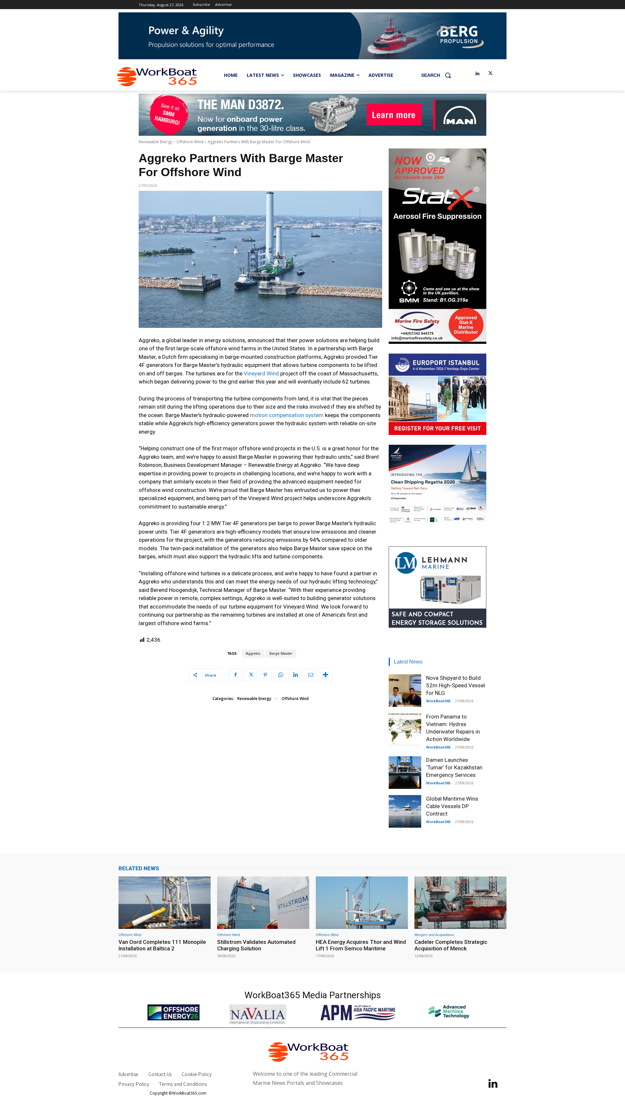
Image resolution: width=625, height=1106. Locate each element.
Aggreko (253, 653)
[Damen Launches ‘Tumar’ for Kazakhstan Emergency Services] (405, 772)
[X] (490, 73)
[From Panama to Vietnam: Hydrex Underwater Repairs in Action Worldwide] (405, 729)
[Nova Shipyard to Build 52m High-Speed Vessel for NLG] (405, 690)
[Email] (310, 674)
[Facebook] (235, 674)
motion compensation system (287, 415)
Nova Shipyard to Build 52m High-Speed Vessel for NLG (455, 685)
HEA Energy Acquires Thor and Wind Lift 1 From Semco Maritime (361, 945)
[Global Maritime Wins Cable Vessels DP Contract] (405, 811)
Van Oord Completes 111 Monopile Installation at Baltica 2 (162, 945)
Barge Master (281, 653)
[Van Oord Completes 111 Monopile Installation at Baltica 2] (164, 902)
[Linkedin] (477, 73)
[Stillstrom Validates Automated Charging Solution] (263, 902)
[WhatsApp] (280, 674)
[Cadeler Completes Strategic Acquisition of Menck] (460, 902)
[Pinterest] (265, 674)
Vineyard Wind (261, 373)
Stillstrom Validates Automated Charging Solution (256, 945)
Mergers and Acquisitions (434, 935)
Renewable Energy (155, 142)
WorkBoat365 (438, 700)
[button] (438, 75)
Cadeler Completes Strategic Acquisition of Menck (450, 945)
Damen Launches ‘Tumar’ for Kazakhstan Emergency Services (454, 767)
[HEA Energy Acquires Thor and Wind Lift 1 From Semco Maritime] (362, 902)
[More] (325, 674)
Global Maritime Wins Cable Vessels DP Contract (452, 806)
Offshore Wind (189, 142)
